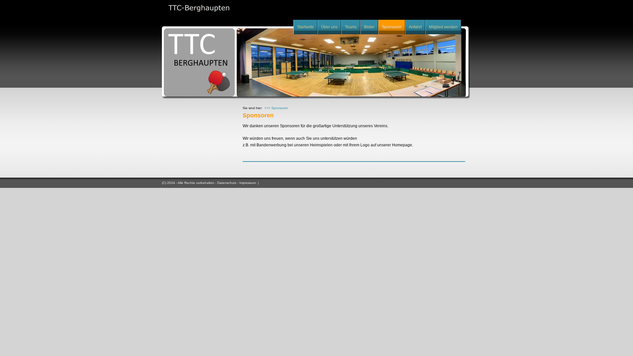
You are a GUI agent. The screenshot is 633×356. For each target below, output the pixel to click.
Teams (351, 27)
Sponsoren (392, 27)
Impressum (247, 183)
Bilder (369, 27)
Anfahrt (415, 27)
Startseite (305, 27)
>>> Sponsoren (276, 108)
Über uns (329, 27)
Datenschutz (226, 183)
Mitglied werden (443, 27)
